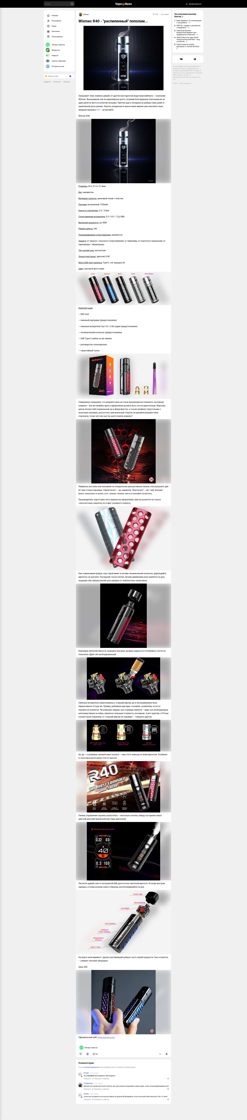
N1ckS (86, 1073)
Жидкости (56, 50)
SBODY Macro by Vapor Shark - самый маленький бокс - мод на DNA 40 (188, 39)
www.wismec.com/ (106, 1037)
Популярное (56, 21)
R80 (98, 110)
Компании (56, 31)
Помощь (66, 82)
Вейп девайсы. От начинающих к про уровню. (189, 22)
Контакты (57, 82)
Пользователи (57, 37)
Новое (54, 26)
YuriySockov (88, 1083)
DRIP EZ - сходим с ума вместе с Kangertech (188, 27)
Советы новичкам (59, 61)
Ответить (87, 1079)
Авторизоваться (195, 4)
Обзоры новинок (58, 45)
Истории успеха (58, 66)
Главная (55, 15)
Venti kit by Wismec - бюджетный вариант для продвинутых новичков (187, 33)
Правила (47, 82)
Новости (55, 55)
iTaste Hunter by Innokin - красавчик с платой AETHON (188, 46)
